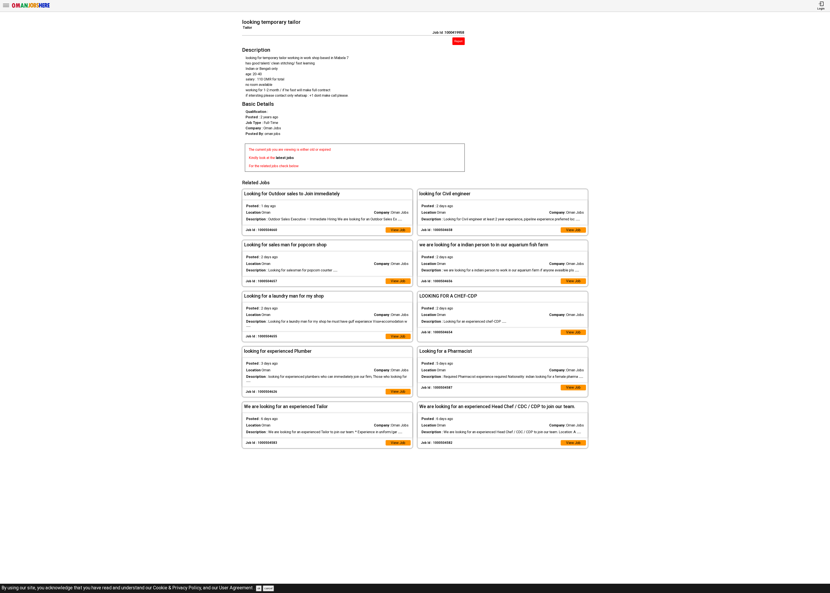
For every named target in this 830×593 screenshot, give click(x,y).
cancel (268, 588)
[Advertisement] (533, 96)
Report (458, 41)
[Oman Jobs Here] (30, 7)
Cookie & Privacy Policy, (178, 587)
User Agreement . (237, 587)
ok (258, 588)
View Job (398, 230)
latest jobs (285, 158)
